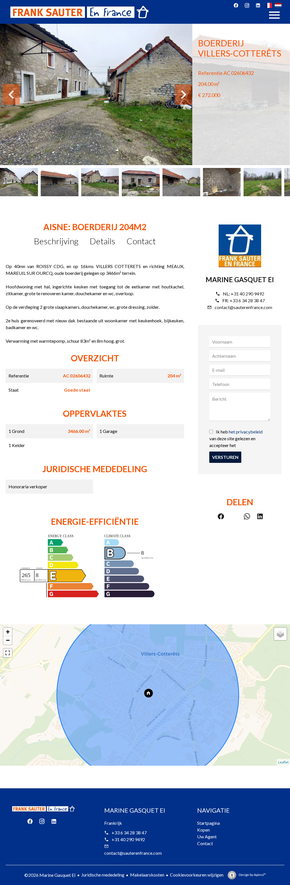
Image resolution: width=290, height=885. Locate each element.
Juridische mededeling (102, 874)
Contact (141, 241)
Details (102, 241)
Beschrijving (56, 241)
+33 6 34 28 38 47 (247, 300)
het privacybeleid (246, 431)
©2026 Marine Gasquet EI (50, 875)
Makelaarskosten (147, 874)
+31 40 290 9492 (247, 293)
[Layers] (280, 634)
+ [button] (8, 631)
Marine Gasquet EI (240, 279)
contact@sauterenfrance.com (243, 307)
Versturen (225, 457)
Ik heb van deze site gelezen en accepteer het (236, 438)
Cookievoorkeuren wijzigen (196, 874)
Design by (252, 875)
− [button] (8, 640)
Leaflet (283, 762)
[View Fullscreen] (7, 653)
